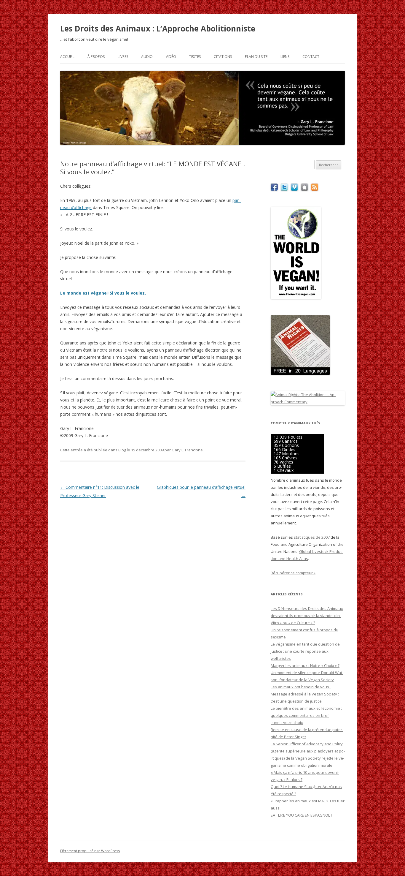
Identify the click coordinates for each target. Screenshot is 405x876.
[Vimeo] (294, 189)
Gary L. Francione (187, 450)
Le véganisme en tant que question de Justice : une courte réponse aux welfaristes (305, 651)
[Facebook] (274, 189)
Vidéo (171, 56)
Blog (122, 450)
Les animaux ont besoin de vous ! (301, 687)
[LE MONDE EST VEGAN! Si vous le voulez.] (296, 297)
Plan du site (256, 56)
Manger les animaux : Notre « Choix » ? (305, 665)
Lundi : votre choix (287, 722)
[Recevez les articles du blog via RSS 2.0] (314, 189)
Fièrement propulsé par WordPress (90, 850)
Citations (223, 56)
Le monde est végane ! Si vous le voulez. (103, 293)
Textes (195, 56)
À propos (96, 56)
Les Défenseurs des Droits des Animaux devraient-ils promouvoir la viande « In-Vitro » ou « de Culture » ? (307, 615)
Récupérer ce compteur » (293, 572)
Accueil (67, 56)
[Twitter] (284, 189)
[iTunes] (304, 189)
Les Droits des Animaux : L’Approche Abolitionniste (157, 28)
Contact (310, 56)
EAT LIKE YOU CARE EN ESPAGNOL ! (301, 815)
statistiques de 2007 (312, 537)
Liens (284, 56)
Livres (123, 56)
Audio (147, 56)
